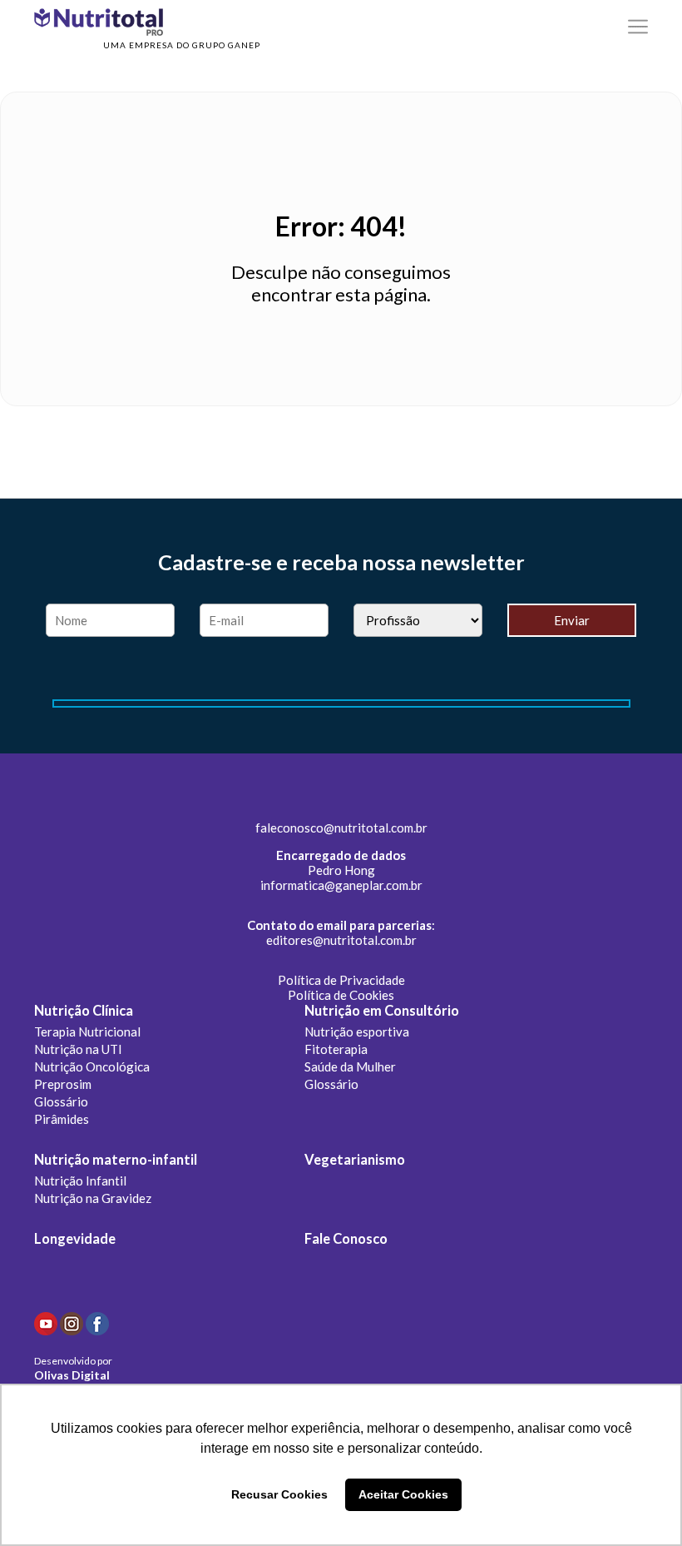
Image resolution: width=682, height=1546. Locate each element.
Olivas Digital (72, 1375)
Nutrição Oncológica (92, 1066)
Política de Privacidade (341, 979)
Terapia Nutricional (87, 1031)
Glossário (61, 1101)
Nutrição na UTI (78, 1048)
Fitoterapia (336, 1048)
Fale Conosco (346, 1238)
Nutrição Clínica (83, 1010)
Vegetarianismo (354, 1159)
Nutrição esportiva (356, 1031)
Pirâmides (61, 1118)
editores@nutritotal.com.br (341, 939)
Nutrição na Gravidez (92, 1198)
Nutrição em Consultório (381, 1010)
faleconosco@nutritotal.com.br (341, 827)
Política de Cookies (341, 994)
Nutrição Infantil (80, 1180)
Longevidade (75, 1238)
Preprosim (62, 1083)
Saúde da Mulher (350, 1066)
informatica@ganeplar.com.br (341, 884)
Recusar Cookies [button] (279, 1494)
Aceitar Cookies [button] (403, 1494)
